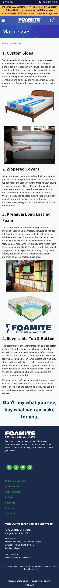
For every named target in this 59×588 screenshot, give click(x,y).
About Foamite (12, 491)
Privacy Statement (18, 581)
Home (5, 43)
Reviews (9, 508)
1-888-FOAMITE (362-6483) (18, 557)
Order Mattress (13, 486)
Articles (9, 497)
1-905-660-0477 (13, 554)
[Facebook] (9, 467)
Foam (23, 481)
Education (10, 502)
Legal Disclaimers (41, 581)
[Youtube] (23, 467)
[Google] (30, 467)
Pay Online (10, 513)
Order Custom (12, 481)
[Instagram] (16, 467)
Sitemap (29, 585)
